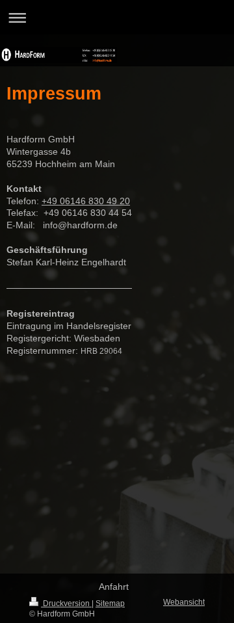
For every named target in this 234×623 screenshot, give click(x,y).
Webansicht (184, 602)
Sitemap (110, 603)
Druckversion (66, 603)
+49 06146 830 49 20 (86, 201)
